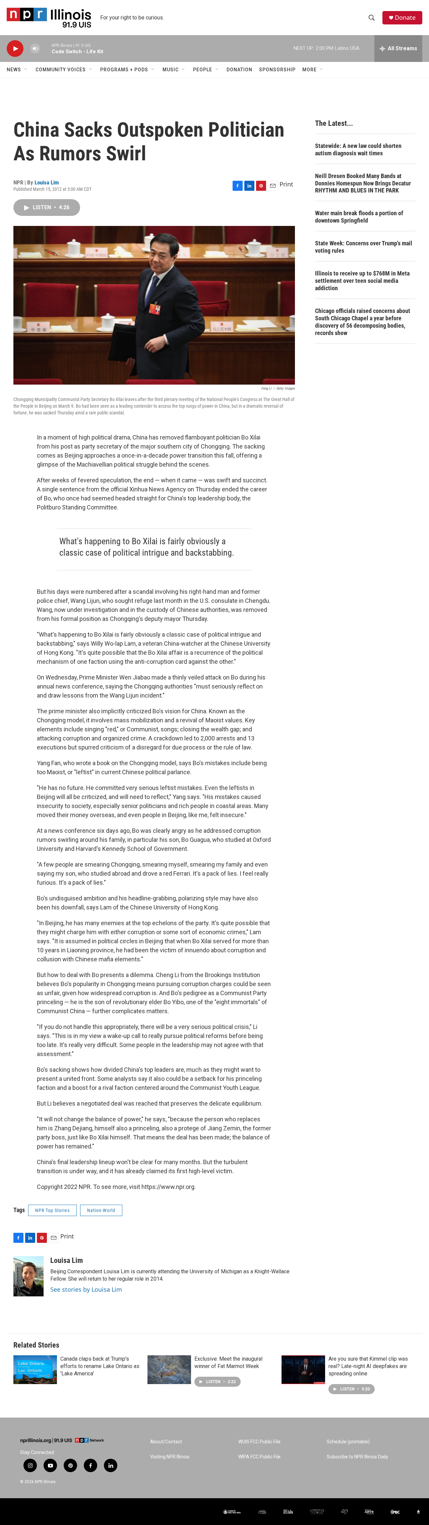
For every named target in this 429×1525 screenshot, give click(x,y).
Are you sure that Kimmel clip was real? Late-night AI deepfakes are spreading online (368, 1366)
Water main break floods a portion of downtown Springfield (359, 217)
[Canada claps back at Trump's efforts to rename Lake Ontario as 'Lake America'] (35, 1369)
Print (286, 184)
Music (171, 69)
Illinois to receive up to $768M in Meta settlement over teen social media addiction (362, 281)
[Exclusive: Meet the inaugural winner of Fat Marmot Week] (169, 1369)
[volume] (35, 48)
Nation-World (101, 1210)
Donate (405, 17)
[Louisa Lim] (28, 1276)
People (202, 69)
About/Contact (166, 1441)
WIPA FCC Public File (259, 1456)
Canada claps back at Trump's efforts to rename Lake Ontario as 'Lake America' (99, 1366)
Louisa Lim (47, 182)
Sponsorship (277, 69)
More (309, 69)
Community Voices (61, 69)
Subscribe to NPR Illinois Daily (357, 1456)
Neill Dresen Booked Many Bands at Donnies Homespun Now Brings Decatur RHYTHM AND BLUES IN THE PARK (363, 183)
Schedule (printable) (348, 1441)
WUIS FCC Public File (259, 1441)
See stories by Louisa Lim (86, 1289)
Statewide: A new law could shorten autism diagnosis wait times (358, 149)
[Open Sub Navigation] (26, 69)
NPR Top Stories (52, 1210)
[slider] (46, 48)
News (14, 69)
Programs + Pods (124, 69)
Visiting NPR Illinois (169, 1456)
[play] (15, 49)
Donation (239, 69)
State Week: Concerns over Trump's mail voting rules (363, 247)
